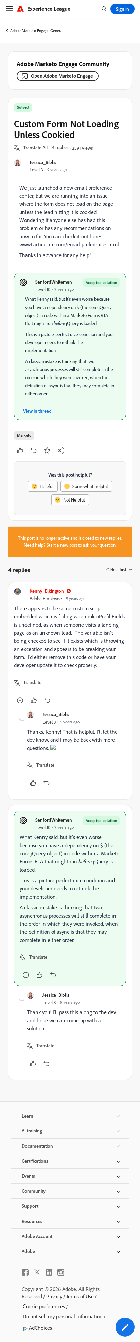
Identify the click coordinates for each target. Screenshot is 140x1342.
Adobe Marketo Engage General (37, 30)
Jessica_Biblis (43, 162)
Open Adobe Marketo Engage (62, 76)
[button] (35, 148)
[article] (70, 647)
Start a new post (62, 545)
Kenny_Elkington (47, 591)
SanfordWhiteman (53, 282)
